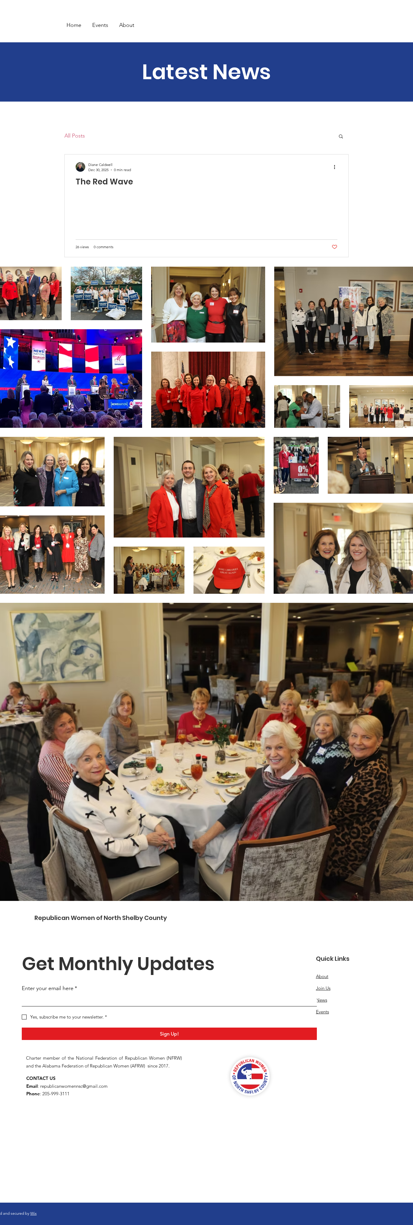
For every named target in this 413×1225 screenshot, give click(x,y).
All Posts (74, 135)
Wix (33, 1213)
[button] (341, 137)
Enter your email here (49, 988)
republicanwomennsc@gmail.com (74, 1086)
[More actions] (336, 167)
